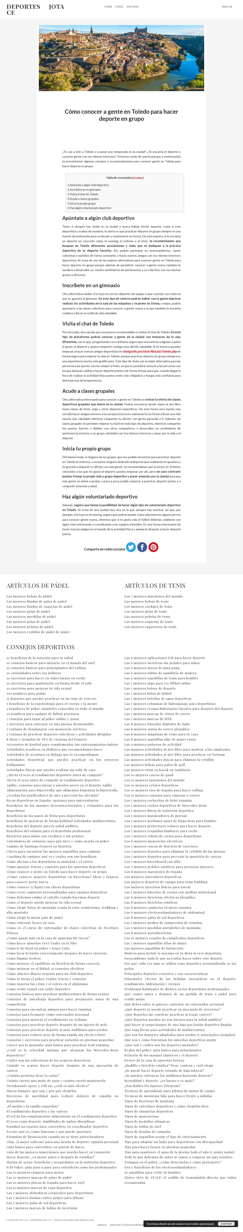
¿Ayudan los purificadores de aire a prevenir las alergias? (53, 795)
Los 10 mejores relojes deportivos (151, 785)
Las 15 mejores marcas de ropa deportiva (39, 1187)
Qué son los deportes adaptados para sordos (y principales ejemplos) (179, 1034)
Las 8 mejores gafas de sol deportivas (154, 917)
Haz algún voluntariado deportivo (89, 208)
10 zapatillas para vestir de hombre (152, 1172)
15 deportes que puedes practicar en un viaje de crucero (51, 698)
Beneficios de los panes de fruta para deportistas (46, 815)
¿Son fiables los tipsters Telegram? (152, 1085)
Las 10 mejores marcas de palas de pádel (39, 1177)
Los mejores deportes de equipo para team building (165, 882)
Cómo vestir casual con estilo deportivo (38, 989)
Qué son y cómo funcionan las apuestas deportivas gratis (170, 1040)
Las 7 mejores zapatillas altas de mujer (155, 943)
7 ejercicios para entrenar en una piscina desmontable (50, 724)
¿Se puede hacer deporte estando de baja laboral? (164, 1070)
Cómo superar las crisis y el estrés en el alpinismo (47, 984)
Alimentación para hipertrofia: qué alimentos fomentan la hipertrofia (62, 790)
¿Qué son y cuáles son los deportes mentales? (161, 1045)
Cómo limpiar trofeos (24, 958)
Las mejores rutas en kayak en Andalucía (157, 770)
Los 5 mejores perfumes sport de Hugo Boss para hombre (170, 821)
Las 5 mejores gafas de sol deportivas (36, 1203)
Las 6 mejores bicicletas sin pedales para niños (162, 663)
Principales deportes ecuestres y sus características (166, 973)
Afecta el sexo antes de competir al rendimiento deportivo (53, 780)
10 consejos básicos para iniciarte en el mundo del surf (51, 663)
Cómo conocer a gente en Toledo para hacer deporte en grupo (57, 871)
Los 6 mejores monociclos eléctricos (153, 841)
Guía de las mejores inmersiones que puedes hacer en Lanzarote (59, 1152)
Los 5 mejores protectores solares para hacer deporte (167, 826)
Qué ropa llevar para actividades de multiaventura (164, 1030)
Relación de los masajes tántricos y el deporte (161, 1055)
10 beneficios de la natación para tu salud (40, 658)
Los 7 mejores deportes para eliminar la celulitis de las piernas (174, 851)
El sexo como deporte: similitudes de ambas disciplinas (51, 1121)
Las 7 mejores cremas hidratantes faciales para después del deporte (178, 708)
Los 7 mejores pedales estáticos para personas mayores (169, 866)
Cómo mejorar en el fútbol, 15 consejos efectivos (45, 968)
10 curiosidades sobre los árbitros (34, 673)
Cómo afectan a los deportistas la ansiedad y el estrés (50, 861)
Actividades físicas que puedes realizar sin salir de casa (51, 770)
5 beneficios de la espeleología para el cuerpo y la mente (52, 703)
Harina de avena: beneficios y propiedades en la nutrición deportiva (61, 1162)
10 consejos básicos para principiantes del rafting (46, 668)
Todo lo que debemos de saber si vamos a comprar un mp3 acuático (178, 1157)
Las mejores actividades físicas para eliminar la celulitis (169, 759)
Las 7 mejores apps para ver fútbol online (157, 683)
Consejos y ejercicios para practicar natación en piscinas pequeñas (60, 1040)
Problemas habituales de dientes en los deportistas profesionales (176, 989)
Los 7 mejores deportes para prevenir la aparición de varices (173, 856)
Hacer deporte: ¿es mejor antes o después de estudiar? (51, 1157)
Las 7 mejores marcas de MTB (148, 719)
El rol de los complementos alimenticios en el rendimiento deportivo (62, 1116)
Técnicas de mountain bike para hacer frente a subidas (168, 1096)
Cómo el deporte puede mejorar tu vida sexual (44, 902)
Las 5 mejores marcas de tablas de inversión (42, 1208)
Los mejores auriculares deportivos (153, 877)
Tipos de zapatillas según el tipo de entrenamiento (165, 1136)
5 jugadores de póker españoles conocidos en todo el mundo (55, 708)
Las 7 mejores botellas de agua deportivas (158, 698)
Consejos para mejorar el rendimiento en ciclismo (47, 1019)
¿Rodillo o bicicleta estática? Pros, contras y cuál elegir (168, 1065)
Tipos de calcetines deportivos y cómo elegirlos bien (166, 1106)
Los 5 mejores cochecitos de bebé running (158, 800)
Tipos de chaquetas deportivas (148, 1111)
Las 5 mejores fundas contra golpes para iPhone (45, 1198)
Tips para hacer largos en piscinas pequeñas (160, 1147)
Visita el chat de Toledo (82, 194)
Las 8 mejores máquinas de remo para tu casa (161, 734)
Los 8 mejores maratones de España (153, 871)
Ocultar (138, 177)
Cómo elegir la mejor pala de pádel (35, 917)
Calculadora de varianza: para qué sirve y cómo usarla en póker (58, 841)
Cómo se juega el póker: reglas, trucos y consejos (46, 979)
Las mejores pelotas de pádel (30, 626)
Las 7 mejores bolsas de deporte (150, 688)
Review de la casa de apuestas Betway (154, 1060)
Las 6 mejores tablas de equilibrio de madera (160, 673)
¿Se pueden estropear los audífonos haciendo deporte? (168, 1075)
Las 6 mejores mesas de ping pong (152, 668)
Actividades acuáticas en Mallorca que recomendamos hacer (55, 749)
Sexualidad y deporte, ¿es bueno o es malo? (159, 1080)
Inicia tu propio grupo (81, 203)
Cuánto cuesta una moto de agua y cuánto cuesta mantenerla (56, 1080)
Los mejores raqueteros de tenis (150, 626)
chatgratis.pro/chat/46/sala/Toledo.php (150, 351)
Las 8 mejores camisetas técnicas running (158, 907)
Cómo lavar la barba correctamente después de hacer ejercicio (57, 953)
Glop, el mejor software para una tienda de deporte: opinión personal (63, 1142)
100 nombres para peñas (26, 693)
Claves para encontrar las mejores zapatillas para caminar (54, 851)
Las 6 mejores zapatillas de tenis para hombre (161, 678)
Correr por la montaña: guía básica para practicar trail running (58, 1045)
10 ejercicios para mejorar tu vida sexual (39, 688)
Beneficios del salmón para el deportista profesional (49, 831)
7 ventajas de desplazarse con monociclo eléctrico (47, 729)
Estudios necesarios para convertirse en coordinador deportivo (57, 1126)
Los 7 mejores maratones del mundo (153, 596)
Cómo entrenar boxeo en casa (31, 922)
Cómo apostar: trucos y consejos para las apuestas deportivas (56, 866)
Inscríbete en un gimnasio (84, 189)
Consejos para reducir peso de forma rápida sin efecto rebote (56, 1034)
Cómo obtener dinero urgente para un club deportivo (50, 973)
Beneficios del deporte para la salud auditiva (42, 826)
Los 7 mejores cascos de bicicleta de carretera (161, 846)
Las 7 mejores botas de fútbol (148, 693)
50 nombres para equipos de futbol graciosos (43, 713)
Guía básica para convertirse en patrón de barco (45, 1147)
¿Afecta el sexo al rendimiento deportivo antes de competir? (55, 775)
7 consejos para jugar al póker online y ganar (43, 719)
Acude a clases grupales (83, 199)
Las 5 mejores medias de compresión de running (163, 922)
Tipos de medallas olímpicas (147, 1121)
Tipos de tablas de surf (142, 1126)
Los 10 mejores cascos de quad (148, 775)
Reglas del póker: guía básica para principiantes (163, 1050)
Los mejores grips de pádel (28, 611)
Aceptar (226, 1223)
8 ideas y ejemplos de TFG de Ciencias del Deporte (47, 739)
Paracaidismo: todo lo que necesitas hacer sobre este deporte (173, 958)
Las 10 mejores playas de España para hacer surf (45, 1182)
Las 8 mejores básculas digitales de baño (157, 724)
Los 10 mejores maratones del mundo (154, 780)
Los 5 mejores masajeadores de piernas (155, 815)
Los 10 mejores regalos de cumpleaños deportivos (164, 938)
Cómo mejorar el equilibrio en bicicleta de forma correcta (53, 963)
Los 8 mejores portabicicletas (148, 933)
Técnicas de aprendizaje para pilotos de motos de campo (169, 1091)
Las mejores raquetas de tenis (148, 621)
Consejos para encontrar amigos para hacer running (49, 1009)
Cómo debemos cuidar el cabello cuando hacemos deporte (53, 897)
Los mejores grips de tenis (145, 611)
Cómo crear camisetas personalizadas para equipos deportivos (57, 892)
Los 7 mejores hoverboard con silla (152, 861)
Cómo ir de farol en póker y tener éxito (38, 948)
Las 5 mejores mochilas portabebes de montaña (162, 928)
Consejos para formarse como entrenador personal (48, 1014)
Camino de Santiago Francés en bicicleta (39, 846)
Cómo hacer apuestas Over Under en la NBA (42, 943)
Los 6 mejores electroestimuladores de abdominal (164, 912)
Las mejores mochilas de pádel (31, 616)
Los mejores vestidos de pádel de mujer (38, 632)
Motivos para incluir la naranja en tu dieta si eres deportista (173, 953)
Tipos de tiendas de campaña (147, 1131)
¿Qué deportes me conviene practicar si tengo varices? (168, 1014)
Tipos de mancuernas (141, 1116)
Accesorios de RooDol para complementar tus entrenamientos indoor (62, 744)
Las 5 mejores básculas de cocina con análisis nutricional (170, 892)
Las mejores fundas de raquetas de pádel (39, 606)
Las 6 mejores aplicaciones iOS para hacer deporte (164, 658)
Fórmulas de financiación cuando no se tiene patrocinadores (55, 1136)
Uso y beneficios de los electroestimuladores (160, 1167)
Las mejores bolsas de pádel (29, 596)
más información (207, 1224)
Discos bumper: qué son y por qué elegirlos (42, 1091)
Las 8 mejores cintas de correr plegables (157, 729)
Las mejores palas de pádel (28, 621)
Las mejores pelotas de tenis (147, 616)
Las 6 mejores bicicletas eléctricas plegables (160, 897)
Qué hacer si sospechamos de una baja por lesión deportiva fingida (178, 1024)
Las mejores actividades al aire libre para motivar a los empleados (177, 749)
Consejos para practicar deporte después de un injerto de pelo (57, 1024)
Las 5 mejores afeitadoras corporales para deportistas (50, 1193)
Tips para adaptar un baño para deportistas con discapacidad (173, 1142)
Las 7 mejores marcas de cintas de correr (157, 713)
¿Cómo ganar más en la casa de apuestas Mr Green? (48, 938)
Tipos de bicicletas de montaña (149, 1101)
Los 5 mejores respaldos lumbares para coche (161, 831)
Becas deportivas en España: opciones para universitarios (53, 800)
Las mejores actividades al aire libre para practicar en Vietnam (174, 754)
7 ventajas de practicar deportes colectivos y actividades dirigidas (59, 734)
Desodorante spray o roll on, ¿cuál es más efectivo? (48, 1085)
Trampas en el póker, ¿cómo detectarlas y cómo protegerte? (172, 1162)
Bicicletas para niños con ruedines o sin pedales (45, 836)
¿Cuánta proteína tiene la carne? (33, 1075)
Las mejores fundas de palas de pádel (37, 601)
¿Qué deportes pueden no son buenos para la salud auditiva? (173, 1019)
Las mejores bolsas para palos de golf (154, 764)
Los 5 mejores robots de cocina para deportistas (163, 836)
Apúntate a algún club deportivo (88, 185)
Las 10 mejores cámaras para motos (35, 1172)
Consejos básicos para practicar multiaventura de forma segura (58, 994)
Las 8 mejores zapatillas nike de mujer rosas (160, 739)
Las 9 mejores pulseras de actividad (153, 744)
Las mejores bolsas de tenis (146, 601)
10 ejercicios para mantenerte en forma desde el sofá (49, 683)
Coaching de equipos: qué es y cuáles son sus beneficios (52, 856)
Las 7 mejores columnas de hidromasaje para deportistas (170, 703)
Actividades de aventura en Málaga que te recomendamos (53, 754)
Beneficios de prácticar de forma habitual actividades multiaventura (61, 821)
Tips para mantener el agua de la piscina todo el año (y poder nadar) (179, 1152)
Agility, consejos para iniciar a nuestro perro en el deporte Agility (60, 785)
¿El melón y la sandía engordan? (33, 1106)
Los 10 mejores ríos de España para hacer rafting (163, 790)
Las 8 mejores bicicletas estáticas (151, 902)
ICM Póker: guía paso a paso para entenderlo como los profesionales (62, 1167)
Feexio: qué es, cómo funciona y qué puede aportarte (49, 1131)
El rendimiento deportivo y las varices (37, 1111)
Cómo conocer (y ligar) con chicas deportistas (43, 887)
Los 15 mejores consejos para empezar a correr (162, 795)
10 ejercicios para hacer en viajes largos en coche (46, 678)
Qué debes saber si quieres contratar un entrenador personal (174, 1004)
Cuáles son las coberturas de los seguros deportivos (49, 1060)
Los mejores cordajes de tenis (148, 606)
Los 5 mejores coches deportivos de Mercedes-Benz (165, 805)
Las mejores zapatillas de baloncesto (154, 948)
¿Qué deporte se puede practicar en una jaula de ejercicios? (172, 1009)
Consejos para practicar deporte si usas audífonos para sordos (57, 1030)
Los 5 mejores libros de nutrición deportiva (159, 810)
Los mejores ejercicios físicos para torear (157, 887)
